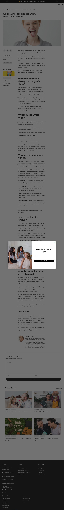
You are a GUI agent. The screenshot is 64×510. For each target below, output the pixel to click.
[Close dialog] (55, 242)
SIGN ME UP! (44, 260)
